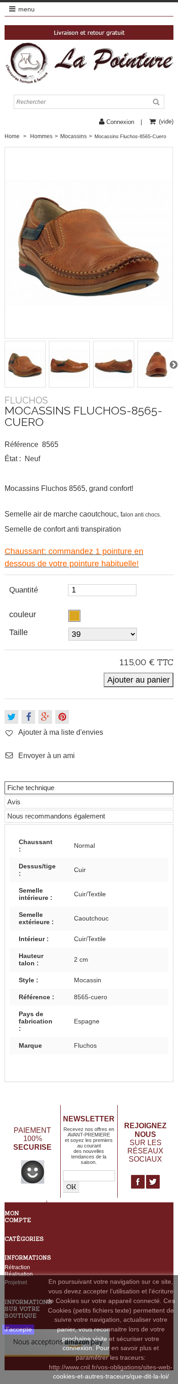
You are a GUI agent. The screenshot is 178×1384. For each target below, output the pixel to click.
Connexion (120, 121)
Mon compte (18, 1216)
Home (12, 136)
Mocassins (73, 136)
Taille (19, 632)
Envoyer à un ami (46, 755)
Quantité (23, 590)
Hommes (41, 136)
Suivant (173, 364)
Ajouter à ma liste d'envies (60, 732)
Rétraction (17, 1267)
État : (13, 459)
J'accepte (18, 1329)
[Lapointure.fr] (89, 62)
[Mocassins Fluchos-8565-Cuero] (26, 364)
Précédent (4, 364)
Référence (21, 444)
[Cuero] (74, 616)
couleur (23, 614)
